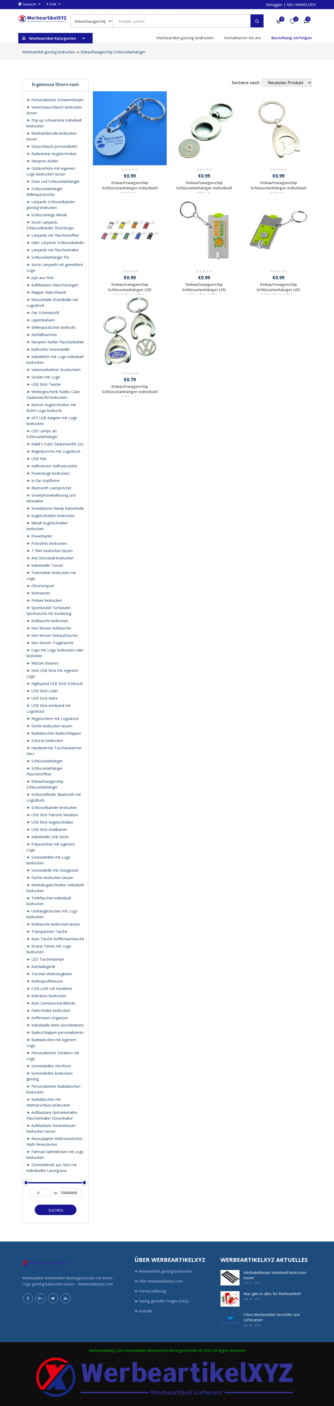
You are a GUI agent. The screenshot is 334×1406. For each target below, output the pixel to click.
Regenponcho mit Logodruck (55, 451)
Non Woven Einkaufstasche (54, 635)
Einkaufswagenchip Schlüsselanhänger (113, 51)
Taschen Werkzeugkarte (51, 973)
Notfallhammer (43, 334)
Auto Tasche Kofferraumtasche (57, 938)
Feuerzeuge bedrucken (50, 473)
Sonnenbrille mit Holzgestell (54, 870)
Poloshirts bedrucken (48, 543)
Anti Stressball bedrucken (52, 557)
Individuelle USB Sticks (49, 836)
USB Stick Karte (44, 698)
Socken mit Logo (45, 377)
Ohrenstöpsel (42, 585)
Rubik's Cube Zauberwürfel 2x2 (56, 443)
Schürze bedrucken (46, 740)
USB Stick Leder (44, 690)
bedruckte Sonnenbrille (50, 349)
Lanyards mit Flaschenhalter (54, 249)
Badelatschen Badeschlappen (55, 733)
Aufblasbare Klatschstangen (54, 284)
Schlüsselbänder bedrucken (53, 807)
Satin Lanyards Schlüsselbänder (57, 242)
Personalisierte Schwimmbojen (57, 99)
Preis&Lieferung (152, 1291)
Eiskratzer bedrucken (48, 995)
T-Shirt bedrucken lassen (51, 550)
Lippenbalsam (42, 320)
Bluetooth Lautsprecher (50, 487)
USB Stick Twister (45, 384)
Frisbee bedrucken (46, 600)
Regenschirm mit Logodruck (54, 718)
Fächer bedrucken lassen (51, 877)
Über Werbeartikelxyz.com (161, 1281)
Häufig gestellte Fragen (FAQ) (164, 1301)
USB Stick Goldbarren (48, 829)
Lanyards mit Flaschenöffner (54, 235)
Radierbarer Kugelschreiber (53, 153)
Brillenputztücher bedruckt (52, 327)
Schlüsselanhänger (46, 760)
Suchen (55, 1210)
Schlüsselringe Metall (48, 214)
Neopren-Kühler (44, 160)
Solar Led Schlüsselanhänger (55, 181)
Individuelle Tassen (46, 565)
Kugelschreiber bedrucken (52, 515)
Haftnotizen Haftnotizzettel (53, 465)
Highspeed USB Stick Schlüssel (56, 683)
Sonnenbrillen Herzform (50, 1065)
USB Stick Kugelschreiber (51, 822)
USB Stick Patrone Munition (54, 814)
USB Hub (38, 458)
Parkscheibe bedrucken (50, 1010)
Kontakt (145, 1310)
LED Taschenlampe (47, 959)
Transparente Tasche (48, 931)
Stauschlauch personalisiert (53, 146)
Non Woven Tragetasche (52, 642)
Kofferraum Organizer (49, 1017)
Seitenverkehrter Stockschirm (55, 369)
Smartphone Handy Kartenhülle (57, 508)
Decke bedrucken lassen (51, 725)
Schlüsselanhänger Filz (49, 257)
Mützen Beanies (44, 663)
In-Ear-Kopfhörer (45, 480)
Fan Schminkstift (44, 312)
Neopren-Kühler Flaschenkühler (57, 341)
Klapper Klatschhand (48, 292)
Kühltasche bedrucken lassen (55, 924)
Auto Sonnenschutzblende (52, 1003)
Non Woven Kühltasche (50, 628)
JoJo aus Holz (42, 277)
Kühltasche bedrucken (49, 620)
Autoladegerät (42, 966)
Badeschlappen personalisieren (57, 1032)
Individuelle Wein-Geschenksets (57, 1025)
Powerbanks (41, 536)
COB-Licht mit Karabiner (51, 988)
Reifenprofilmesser (46, 981)
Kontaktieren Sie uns (242, 37)
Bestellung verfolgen (291, 37)
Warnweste (40, 593)
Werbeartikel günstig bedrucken (185, 37)
